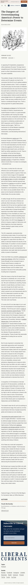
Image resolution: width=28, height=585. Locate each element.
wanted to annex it (6, 159)
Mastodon (4, 575)
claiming (11, 183)
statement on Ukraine (9, 108)
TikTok (3, 577)
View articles (5, 510)
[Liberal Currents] (14, 556)
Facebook (9, 572)
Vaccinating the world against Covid (11, 416)
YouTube (13, 577)
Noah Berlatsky (5, 24)
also (18, 313)
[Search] (5, 5)
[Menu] (2, 5)
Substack (15, 575)
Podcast (3, 566)
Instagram (16, 572)
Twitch (8, 577)
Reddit (10, 575)
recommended (5, 325)
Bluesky (3, 572)
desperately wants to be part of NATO (11, 155)
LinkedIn (22, 572)
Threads (21, 575)
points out (15, 138)
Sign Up (24, 5)
